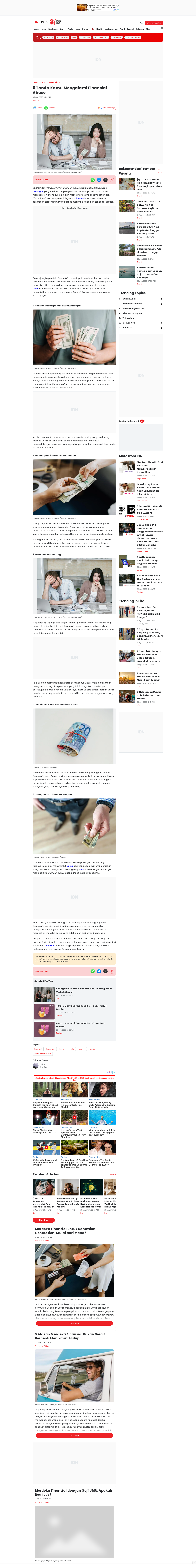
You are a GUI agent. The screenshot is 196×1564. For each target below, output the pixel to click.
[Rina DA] (36, 1066)
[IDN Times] (47, 22)
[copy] (112, 180)
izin (82, 869)
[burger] (161, 27)
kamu (70, 866)
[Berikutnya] (116, 1191)
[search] (141, 22)
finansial (80, 198)
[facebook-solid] (99, 180)
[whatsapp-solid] (93, 180)
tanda (36, 288)
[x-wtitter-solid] (105, 180)
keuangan (38, 191)
